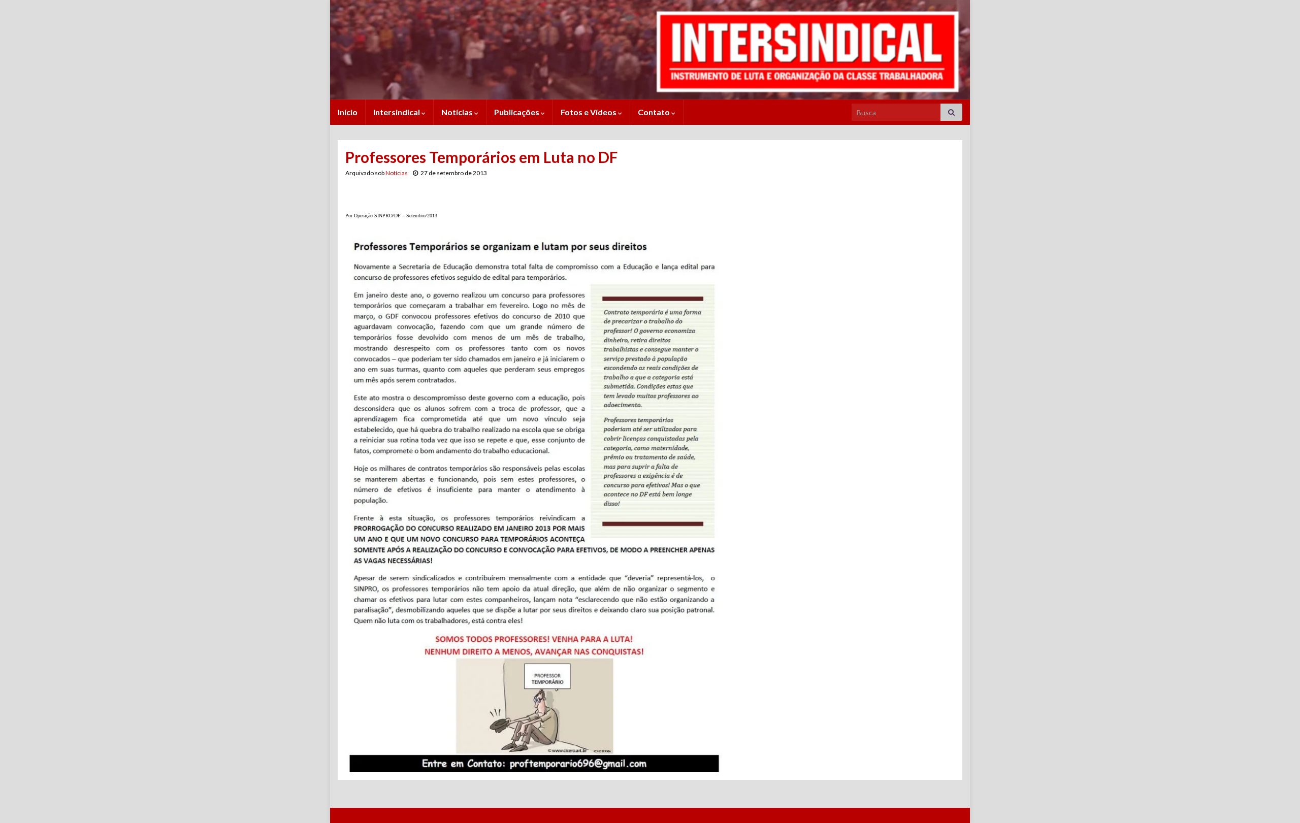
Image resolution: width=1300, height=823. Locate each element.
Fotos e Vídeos (589, 112)
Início (348, 112)
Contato (654, 112)
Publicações (517, 112)
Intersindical (397, 112)
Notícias (457, 112)
